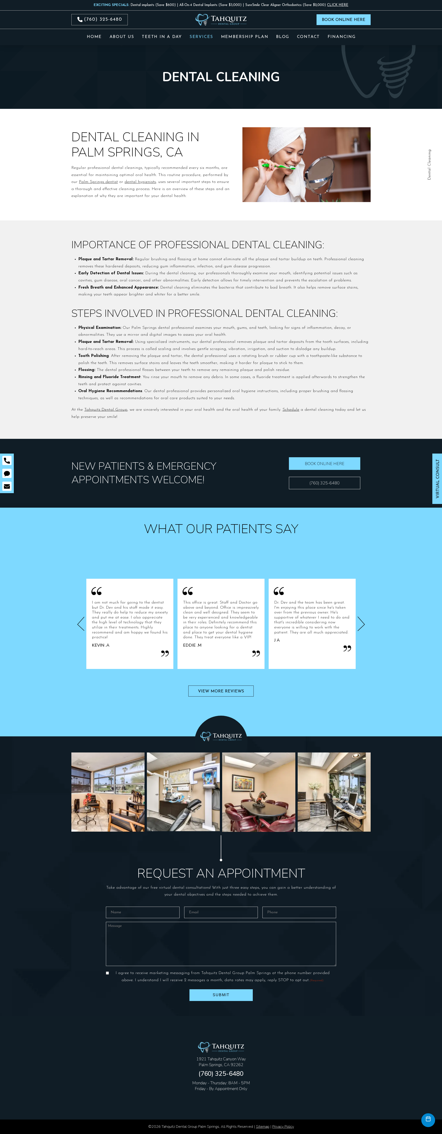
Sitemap (262, 1126)
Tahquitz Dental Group (105, 410)
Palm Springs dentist (98, 182)
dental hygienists (140, 182)
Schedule (290, 410)
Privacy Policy (283, 1126)
